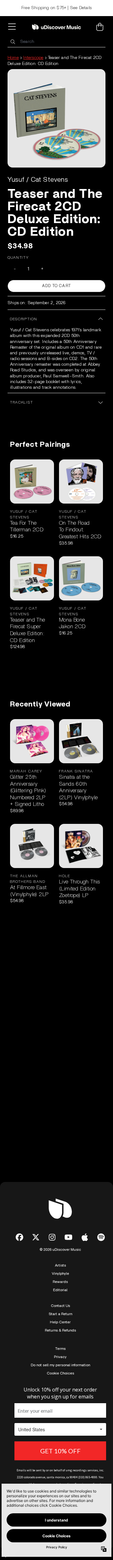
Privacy (60, 1357)
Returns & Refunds (60, 1330)
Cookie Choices (60, 1373)
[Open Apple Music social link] (85, 1237)
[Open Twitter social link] (36, 1237)
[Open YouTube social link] (68, 1237)
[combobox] (56, 41)
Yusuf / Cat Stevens (38, 179)
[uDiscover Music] (56, 27)
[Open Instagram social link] (52, 1237)
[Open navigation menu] (13, 26)
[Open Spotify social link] (101, 1237)
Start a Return (60, 1314)
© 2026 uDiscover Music (60, 1249)
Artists (60, 1265)
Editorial (60, 1290)
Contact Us (60, 1306)
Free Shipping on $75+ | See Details (56, 8)
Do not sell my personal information (60, 1365)
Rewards (60, 1282)
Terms (60, 1348)
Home (13, 58)
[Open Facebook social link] (19, 1237)
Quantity (18, 257)
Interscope (33, 58)
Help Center (60, 1322)
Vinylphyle (60, 1273)
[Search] (13, 41)
